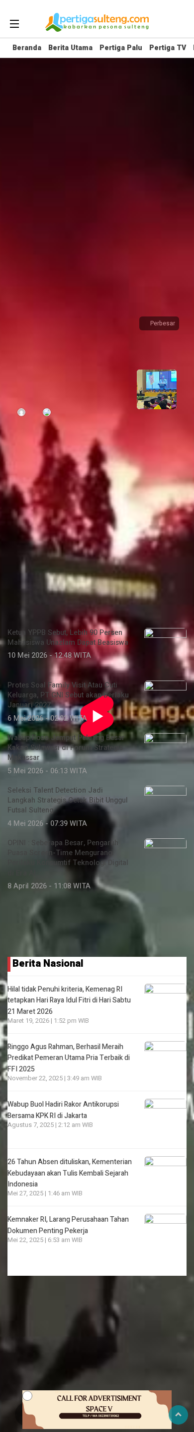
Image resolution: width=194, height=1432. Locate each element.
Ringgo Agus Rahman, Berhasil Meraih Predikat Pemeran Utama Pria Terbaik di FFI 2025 (68, 1058)
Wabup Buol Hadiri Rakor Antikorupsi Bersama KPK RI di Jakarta (63, 1110)
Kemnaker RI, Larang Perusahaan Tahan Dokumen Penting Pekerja (68, 1225)
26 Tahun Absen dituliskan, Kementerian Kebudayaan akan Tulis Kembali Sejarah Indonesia (69, 1173)
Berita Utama (70, 48)
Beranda (26, 48)
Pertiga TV (167, 48)
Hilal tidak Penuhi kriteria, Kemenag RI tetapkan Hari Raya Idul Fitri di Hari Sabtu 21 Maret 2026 (69, 1000)
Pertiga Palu (120, 48)
